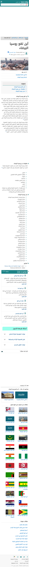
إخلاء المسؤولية (14, 563)
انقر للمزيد (24, 284)
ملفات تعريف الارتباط (24, 563)
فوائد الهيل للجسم (19, 345)
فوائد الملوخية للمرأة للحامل (17, 334)
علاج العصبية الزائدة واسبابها (17, 339)
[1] (23, 119)
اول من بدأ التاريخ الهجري (21, 544)
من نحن (16, 561)
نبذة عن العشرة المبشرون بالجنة (19, 541)
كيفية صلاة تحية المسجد (21, 539)
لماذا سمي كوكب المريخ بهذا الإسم (18, 527)
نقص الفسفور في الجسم (21, 536)
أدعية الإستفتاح (23, 530)
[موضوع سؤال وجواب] (3, 271)
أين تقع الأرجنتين (23, 533)
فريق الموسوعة (12, 52)
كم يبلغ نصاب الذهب (22, 550)
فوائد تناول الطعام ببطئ (21, 547)
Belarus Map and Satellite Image (13, 266)
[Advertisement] (14, 22)
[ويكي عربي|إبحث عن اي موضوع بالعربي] (24, 2)
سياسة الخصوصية (14, 559)
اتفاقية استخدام (25, 559)
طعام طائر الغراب (23, 525)
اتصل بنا (26, 561)
